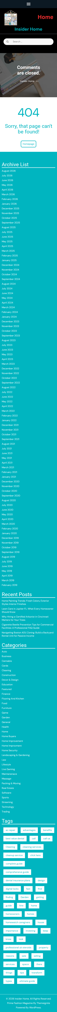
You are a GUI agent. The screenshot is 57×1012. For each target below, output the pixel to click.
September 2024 (11, 279)
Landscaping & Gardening (16, 755)
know (8, 939)
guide (9, 905)
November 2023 (10, 326)
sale (24, 955)
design (41, 880)
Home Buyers (9, 736)
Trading (6, 811)
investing (30, 930)
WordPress (35, 1007)
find (40, 888)
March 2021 (8, 467)
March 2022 (8, 410)
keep (45, 930)
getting (40, 897)
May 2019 (7, 570)
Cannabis (7, 661)
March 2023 (8, 363)
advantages (29, 830)
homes (30, 914)
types (9, 981)
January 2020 (9, 533)
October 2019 (9, 547)
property (43, 947)
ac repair (10, 830)
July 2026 (7, 175)
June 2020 (7, 509)
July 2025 (7, 232)
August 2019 (8, 556)
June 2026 (7, 180)
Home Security (10, 750)
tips (22, 972)
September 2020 (11, 495)
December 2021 (10, 425)
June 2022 (7, 396)
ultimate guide (27, 981)
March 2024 (8, 307)
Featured (7, 689)
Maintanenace (9, 773)
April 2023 (7, 359)
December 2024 (10, 265)
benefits (47, 830)
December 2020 (10, 481)
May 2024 (7, 297)
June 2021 (7, 453)
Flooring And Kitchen (13, 698)
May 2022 (7, 401)
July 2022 (7, 392)
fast (28, 888)
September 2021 (10, 439)
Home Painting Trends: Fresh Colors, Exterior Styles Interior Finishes (25, 602)
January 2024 (9, 316)
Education (7, 684)
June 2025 (7, 236)
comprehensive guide (17, 872)
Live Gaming (8, 769)
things (9, 972)
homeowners (12, 914)
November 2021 (10, 429)
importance (12, 930)
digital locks (12, 888)
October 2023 (9, 330)
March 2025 (8, 250)
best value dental (15, 838)
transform (37, 972)
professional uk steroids (18, 947)
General (6, 722)
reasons (10, 955)
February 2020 (10, 528)
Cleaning (6, 670)
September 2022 (11, 382)
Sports (5, 797)
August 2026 (9, 170)
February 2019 (9, 585)
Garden (6, 717)
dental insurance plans (18, 880)
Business (6, 656)
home (34, 905)
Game (5, 712)
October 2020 (9, 490)
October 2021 (9, 434)
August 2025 (9, 227)
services (10, 964)
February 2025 (10, 255)
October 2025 (9, 217)
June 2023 (7, 349)
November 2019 (10, 542)
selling (37, 955)
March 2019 (8, 580)
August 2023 (8, 340)
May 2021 (7, 458)
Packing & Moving (11, 783)
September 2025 (11, 222)
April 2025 (7, 246)
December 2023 (10, 321)
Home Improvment (12, 745)
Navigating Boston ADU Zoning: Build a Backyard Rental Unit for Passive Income (27, 634)
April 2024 (7, 302)
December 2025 (10, 208)
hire (21, 905)
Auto (4, 651)
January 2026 (9, 203)
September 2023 (11, 335)
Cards (5, 665)
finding (9, 897)
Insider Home (28, 29)
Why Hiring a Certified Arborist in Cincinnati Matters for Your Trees (25, 618)
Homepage (28, 143)
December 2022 (10, 368)
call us (46, 838)
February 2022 (10, 415)
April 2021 (7, 462)
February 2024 (10, 312)
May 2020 (7, 514)
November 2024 (10, 269)
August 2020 (9, 500)
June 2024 (7, 293)
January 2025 (9, 260)
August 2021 (8, 443)
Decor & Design (10, 679)
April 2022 (7, 406)
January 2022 (9, 420)
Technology (8, 806)
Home (5, 731)
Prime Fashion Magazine (20, 1003)
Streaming (7, 802)
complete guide (14, 863)
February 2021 (9, 472)
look (21, 939)
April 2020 (7, 519)
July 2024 (7, 288)
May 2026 (7, 185)
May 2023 (7, 354)
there (39, 964)
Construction (9, 675)
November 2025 (10, 213)
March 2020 (8, 523)
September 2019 (10, 552)
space (25, 964)
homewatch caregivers (18, 922)
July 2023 (7, 345)
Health (5, 726)
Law (4, 759)
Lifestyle (6, 764)
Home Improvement (12, 741)
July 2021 (7, 448)
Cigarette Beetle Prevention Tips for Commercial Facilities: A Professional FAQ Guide (27, 626)
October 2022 (9, 378)
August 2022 (8, 387)
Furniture (7, 708)
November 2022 (10, 373)
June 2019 (7, 566)
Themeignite (43, 1003)
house (41, 922)
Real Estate (8, 788)
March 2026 (8, 194)
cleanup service (14, 855)
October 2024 (9, 274)
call (34, 838)
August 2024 (9, 283)
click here (35, 855)
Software (6, 792)
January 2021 (9, 476)
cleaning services (32, 846)
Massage (6, 778)
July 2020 (7, 505)
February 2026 (10, 199)
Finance (6, 693)
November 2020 (10, 486)
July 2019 (7, 561)
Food (4, 703)
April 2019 (7, 575)
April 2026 (7, 189)
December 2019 (10, 538)
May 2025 (7, 241)
